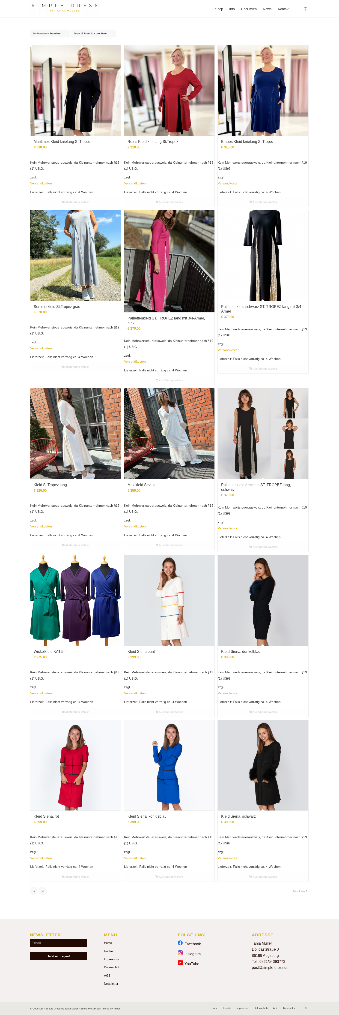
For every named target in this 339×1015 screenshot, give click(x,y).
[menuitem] (219, 9)
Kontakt (109, 951)
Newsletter (111, 983)
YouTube (191, 964)
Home (108, 943)
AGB (107, 975)
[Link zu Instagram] (305, 8)
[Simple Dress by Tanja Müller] (64, 9)
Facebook (192, 944)
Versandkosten (41, 183)
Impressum (111, 959)
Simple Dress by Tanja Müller (62, 1008)
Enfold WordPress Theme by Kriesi (100, 1008)
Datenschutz (112, 967)
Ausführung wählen (77, 202)
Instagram (192, 954)
